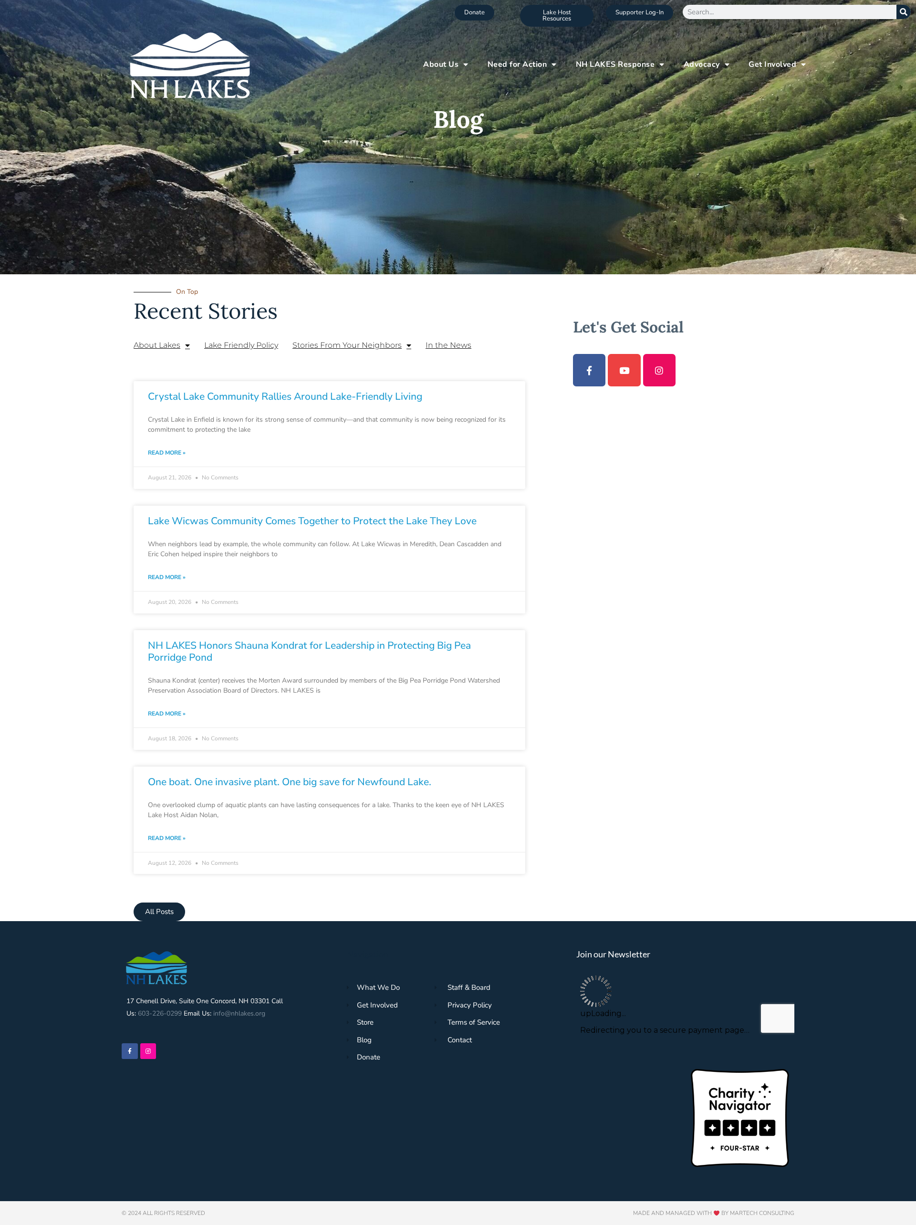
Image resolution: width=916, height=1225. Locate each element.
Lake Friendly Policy (241, 345)
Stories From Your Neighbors (347, 345)
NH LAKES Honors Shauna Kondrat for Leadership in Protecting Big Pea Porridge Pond (309, 651)
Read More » (167, 453)
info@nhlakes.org (239, 1013)
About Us (440, 64)
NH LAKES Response (615, 64)
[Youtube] (624, 370)
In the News (448, 345)
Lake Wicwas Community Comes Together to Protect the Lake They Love (312, 521)
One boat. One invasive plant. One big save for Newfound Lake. (289, 782)
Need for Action (517, 64)
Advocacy (702, 64)
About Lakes (157, 345)
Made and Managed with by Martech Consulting (713, 1213)
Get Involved (772, 64)
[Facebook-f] (589, 370)
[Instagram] (659, 370)
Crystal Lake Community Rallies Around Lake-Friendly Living (285, 396)
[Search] (903, 12)
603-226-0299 (160, 1013)
